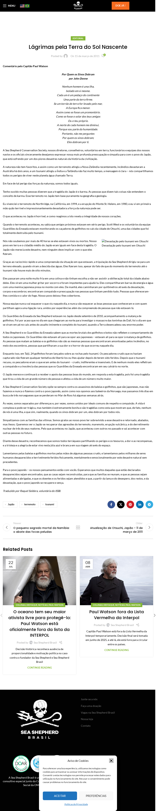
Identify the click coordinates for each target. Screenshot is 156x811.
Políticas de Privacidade (76, 804)
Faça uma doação (91, 705)
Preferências (96, 795)
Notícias (43, 605)
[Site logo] (78, 5)
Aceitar (60, 795)
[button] (111, 761)
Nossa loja (87, 719)
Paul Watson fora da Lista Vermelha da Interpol (116, 615)
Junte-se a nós (89, 699)
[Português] (27, 5)
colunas (21, 605)
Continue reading (39, 667)
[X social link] (121, 504)
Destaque (31, 605)
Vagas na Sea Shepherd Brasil (98, 712)
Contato (86, 725)
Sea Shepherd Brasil (45, 642)
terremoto (29, 504)
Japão (11, 504)
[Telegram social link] (149, 504)
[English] (22, 5)
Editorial (78, 38)
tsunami (49, 504)
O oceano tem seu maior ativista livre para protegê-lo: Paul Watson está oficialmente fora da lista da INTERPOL (39, 623)
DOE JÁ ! (120, 5)
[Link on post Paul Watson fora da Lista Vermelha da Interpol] (116, 580)
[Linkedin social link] (140, 504)
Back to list (78, 527)
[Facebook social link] (111, 504)
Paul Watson (56, 605)
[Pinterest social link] (130, 504)
